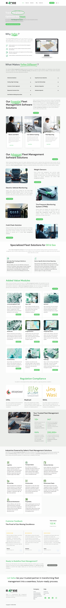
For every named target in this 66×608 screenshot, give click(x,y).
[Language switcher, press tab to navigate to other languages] (57, 3)
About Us (27, 2)
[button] (6, 543)
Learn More (11, 145)
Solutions (31, 2)
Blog (36, 2)
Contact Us (41, 2)
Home (23, 2)
